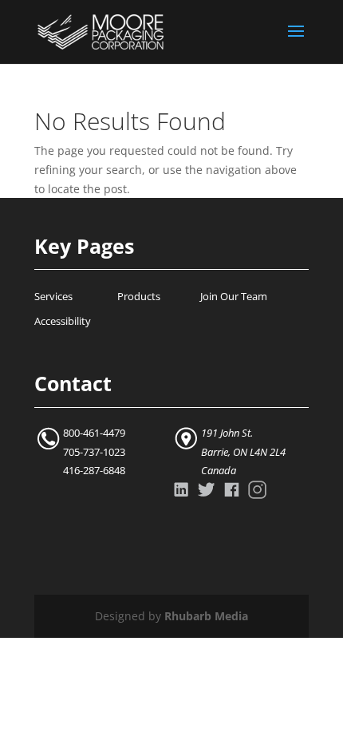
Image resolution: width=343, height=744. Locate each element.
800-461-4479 (94, 433)
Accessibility (62, 321)
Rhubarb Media (206, 615)
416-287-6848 (94, 470)
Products (138, 296)
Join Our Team (233, 296)
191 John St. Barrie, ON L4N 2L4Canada (243, 452)
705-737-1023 (94, 452)
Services (53, 296)
